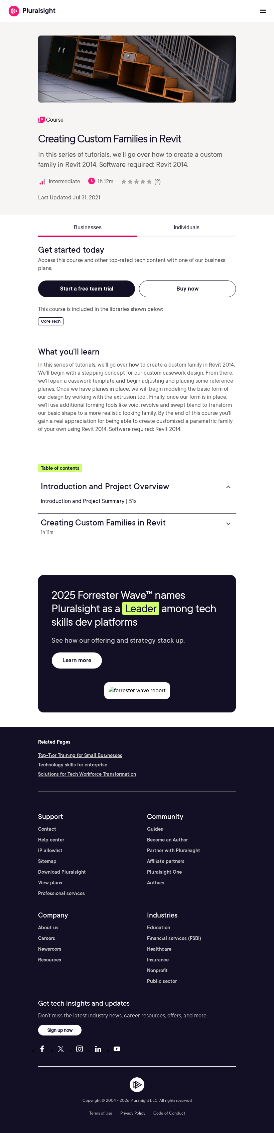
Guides (155, 829)
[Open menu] (263, 11)
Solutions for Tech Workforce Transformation (87, 774)
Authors (155, 882)
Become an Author (167, 839)
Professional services (61, 893)
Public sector (162, 981)
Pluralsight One (164, 872)
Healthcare (159, 949)
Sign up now (60, 1030)
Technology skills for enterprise (72, 764)
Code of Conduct (169, 1113)
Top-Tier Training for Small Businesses (80, 755)
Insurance (158, 959)
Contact (47, 829)
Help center (51, 839)
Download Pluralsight (62, 872)
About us (48, 927)
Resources (49, 959)
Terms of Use (100, 1113)
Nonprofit (157, 970)
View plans (50, 882)
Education (158, 927)
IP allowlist (50, 850)
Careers (46, 938)
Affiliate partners (165, 861)
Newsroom (49, 949)
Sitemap (47, 861)
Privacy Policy (132, 1113)
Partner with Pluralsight (173, 850)
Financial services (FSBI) (174, 938)
